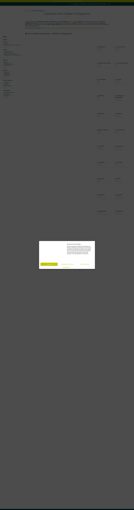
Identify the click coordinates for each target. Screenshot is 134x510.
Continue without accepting (67, 264)
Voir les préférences (84, 264)
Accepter (49, 264)
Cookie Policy (66, 267)
